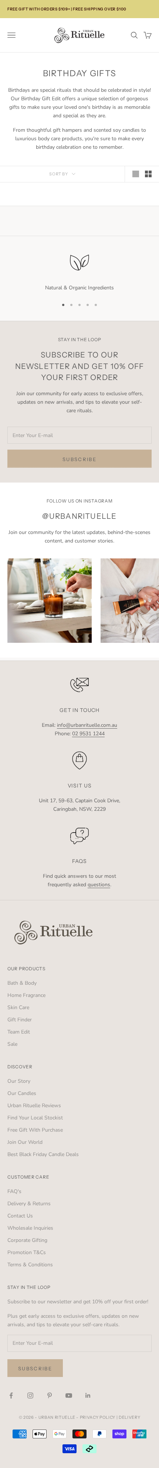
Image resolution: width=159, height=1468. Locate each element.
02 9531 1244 (88, 733)
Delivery (129, 1417)
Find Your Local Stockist (35, 1117)
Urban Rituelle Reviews (34, 1105)
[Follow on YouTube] (68, 1395)
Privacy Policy (97, 1417)
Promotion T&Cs (26, 1252)
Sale (12, 1044)
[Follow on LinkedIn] (88, 1395)
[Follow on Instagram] (30, 1395)
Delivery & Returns (29, 1203)
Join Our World (25, 1142)
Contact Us (20, 1215)
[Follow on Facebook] (11, 1395)
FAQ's (14, 1191)
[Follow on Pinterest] (49, 1395)
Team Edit (18, 1031)
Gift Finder (19, 1019)
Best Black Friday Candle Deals (43, 1154)
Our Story (18, 1081)
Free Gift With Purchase (35, 1129)
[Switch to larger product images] (135, 174)
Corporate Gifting (27, 1240)
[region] (79, 271)
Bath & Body (22, 983)
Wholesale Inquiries (30, 1228)
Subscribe (79, 459)
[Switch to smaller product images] (148, 174)
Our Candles (21, 1093)
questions (99, 884)
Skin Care (18, 1007)
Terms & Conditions (30, 1264)
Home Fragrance (26, 995)
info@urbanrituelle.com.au (87, 725)
